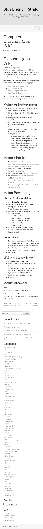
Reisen (7, 454)
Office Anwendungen (12, 440)
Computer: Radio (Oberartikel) (16, 331)
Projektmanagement (12, 449)
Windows (8, 484)
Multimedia (9, 431)
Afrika (7, 350)
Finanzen (8, 394)
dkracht (18, 50)
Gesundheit (9, 403)
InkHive (16, 526)
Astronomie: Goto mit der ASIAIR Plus (18, 334)
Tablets (7, 467)
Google (7, 407)
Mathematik (9, 426)
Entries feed (9, 515)
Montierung (9, 428)
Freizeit (7, 398)
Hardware (8, 414)
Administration (10, 347)
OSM (6, 442)
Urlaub (35, 72)
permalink (9, 298)
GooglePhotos (10, 410)
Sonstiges (8, 463)
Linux (6, 424)
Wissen (7, 486)
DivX (18, 111)
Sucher (7, 465)
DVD (37, 108)
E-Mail (7, 380)
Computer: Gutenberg (13, 327)
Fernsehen (8, 387)
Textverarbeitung (11, 474)
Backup (7, 366)
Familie (7, 384)
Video (7, 479)
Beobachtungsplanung (13, 368)
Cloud (7, 373)
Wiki (6, 481)
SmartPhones (9, 456)
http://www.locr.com (15, 88)
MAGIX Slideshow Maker (16, 171)
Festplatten (9, 389)
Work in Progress (11, 493)
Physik (7, 444)
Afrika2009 (8, 352)
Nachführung (9, 435)
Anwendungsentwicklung (13, 357)
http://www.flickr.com (15, 93)
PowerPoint (9, 447)
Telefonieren (9, 470)
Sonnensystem (10, 461)
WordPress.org (10, 520)
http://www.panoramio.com (17, 91)
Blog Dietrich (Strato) (21, 9)
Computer (8, 375)
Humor (7, 417)
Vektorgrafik (9, 477)
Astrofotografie (10, 359)
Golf (6, 405)
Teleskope (8, 472)
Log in (7, 513)
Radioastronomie (11, 451)
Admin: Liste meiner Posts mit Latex (18, 323)
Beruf (7, 371)
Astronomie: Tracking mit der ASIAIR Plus (20, 338)
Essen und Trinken (11, 382)
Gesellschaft (9, 401)
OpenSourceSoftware (29, 173)
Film (6, 391)
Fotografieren (16, 68)
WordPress (9, 491)
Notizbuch (8, 437)
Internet (8, 419)
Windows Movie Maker (22, 162)
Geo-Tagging (27, 83)
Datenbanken (9, 377)
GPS (6, 412)
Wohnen (8, 488)
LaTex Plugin (9, 421)
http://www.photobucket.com (18, 86)
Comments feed (10, 518)
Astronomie (9, 361)
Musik (7, 433)
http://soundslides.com (25, 176)
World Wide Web (10, 495)
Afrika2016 (8, 354)
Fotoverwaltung (12, 77)
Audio (7, 364)
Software (8, 458)
